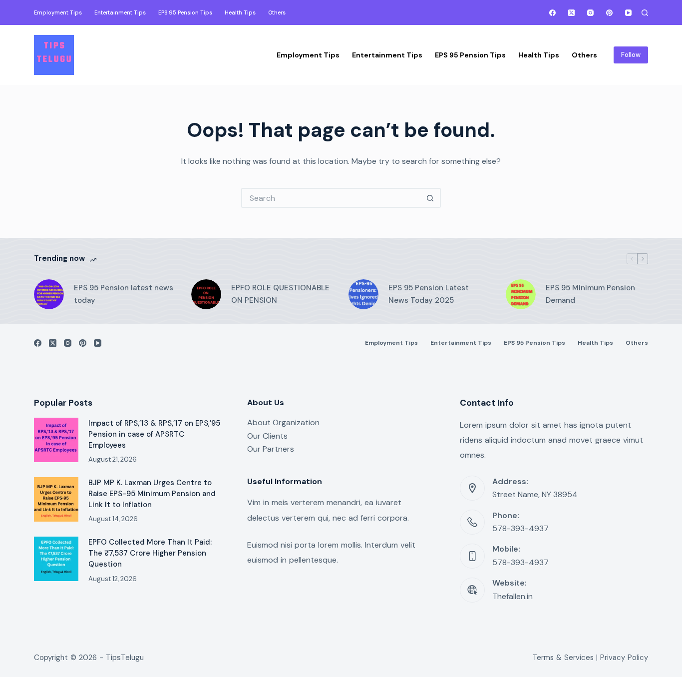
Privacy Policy (624, 658)
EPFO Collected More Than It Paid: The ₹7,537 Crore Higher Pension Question (150, 553)
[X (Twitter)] (571, 12)
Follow (631, 54)
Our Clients (267, 436)
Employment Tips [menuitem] (58, 12)
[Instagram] (590, 12)
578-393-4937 (520, 528)
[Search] (645, 12)
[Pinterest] (609, 12)
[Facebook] (552, 12)
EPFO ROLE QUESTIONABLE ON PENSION (280, 294)
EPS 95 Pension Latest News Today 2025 (428, 294)
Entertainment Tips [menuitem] (120, 12)
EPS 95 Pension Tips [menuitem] (185, 12)
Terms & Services (563, 658)
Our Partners (270, 449)
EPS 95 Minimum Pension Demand (590, 294)
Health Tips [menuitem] (240, 12)
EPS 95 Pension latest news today (123, 294)
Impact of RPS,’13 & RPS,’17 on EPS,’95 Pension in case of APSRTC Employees (154, 434)
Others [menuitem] (277, 12)
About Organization (283, 422)
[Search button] (431, 198)
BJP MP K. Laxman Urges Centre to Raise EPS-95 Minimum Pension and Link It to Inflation (152, 494)
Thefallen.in (512, 596)
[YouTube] (628, 12)
